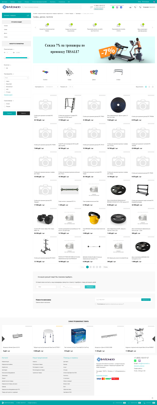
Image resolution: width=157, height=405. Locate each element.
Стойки (5, 37)
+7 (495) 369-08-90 (99, 7)
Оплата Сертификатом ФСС (39, 2)
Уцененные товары (37, 372)
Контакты (52, 2)
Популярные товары (38, 364)
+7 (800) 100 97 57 (21, 402)
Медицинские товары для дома (9, 383)
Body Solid (9, 84)
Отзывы (27, 2)
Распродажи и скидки (38, 367)
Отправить (90, 287)
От (4, 52)
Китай (8, 103)
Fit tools (8, 92)
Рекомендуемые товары (39, 370)
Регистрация (145, 1)
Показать (9, 113)
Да (7, 68)
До (14, 52)
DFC (7, 89)
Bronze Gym (9, 86)
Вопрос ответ (66, 383)
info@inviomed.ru (144, 363)
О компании (62, 2)
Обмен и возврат (67, 381)
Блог (64, 386)
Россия (8, 106)
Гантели (6, 25)
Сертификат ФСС (67, 392)
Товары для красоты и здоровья (10, 392)
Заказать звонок (99, 9)
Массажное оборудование (8, 372)
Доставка (4, 2)
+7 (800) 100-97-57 (99, 5)
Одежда (4, 386)
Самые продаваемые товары (78, 321)
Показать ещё (8, 94)
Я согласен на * (110, 304)
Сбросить (23, 113)
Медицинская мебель (7, 364)
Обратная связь (67, 389)
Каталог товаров (10, 15)
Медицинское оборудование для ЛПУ (11, 389)
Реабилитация (5, 361)
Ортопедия (4, 370)
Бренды (13, 2)
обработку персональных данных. (114, 304)
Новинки (35, 361)
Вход (139, 1)
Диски (5, 33)
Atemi (7, 81)
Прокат (3, 378)
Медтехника (5, 367)
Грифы (5, 29)
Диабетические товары (7, 381)
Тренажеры (5, 375)
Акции (19, 2)
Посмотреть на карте (101, 375)
